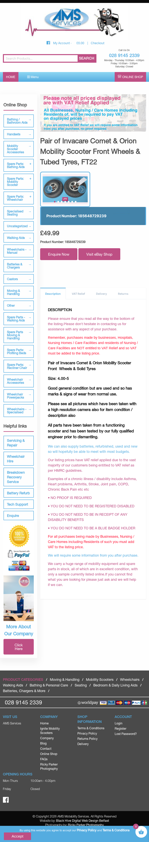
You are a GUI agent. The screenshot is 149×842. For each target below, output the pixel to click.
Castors (12, 279)
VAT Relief (78, 293)
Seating (81, 685)
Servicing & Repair (16, 442)
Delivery (101, 293)
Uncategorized (17, 226)
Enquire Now (58, 254)
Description (53, 293)
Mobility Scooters (99, 679)
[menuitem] (56, 723)
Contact (45, 748)
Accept (17, 836)
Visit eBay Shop (99, 254)
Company (47, 738)
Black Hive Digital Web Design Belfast (82, 820)
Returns (123, 293)
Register (120, 728)
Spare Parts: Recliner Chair (17, 366)
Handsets (13, 134)
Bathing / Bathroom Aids (17, 120)
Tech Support (17, 504)
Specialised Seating (15, 212)
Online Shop (132, 77)
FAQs (44, 759)
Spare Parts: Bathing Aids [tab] (16, 165)
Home (10, 77)
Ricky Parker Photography (86, 825)
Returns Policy (87, 738)
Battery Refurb (18, 493)
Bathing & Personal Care (49, 685)
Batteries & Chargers (14, 265)
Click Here (19, 647)
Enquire (13, 515)
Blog (43, 743)
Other (11, 305)
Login (118, 723)
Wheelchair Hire (16, 458)
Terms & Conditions (90, 728)
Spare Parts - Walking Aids (16, 318)
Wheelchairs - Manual (16, 250)
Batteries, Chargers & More (24, 691)
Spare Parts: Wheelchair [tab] (15, 197)
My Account (62, 43)
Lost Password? (126, 734)
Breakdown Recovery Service (16, 477)
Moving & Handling (13, 292)
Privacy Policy (87, 733)
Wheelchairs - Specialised (16, 410)
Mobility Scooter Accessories (15, 149)
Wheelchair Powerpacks (15, 395)
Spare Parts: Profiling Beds (16, 351)
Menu (34, 77)
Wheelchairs (129, 679)
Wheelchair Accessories (15, 380)
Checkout (97, 43)
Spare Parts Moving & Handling (15, 335)
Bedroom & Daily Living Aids (115, 685)
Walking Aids (16, 237)
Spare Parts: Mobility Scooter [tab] (15, 182)
